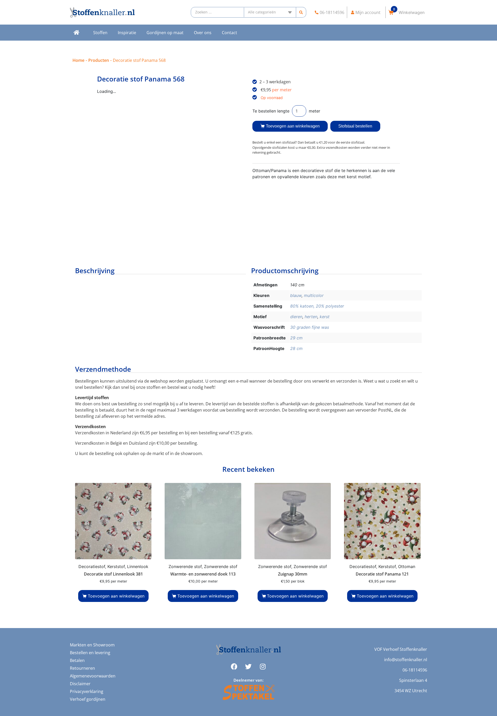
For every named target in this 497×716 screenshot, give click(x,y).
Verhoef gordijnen (87, 699)
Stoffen (100, 32)
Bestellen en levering (90, 652)
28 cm (296, 348)
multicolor (314, 295)
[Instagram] (262, 666)
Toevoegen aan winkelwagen (293, 126)
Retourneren (82, 668)
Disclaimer (80, 684)
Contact (229, 32)
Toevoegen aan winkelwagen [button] (116, 596)
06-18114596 (415, 670)
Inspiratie (127, 32)
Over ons (202, 32)
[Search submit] (301, 12)
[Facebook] (234, 666)
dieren (296, 316)
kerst (325, 316)
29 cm (296, 337)
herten (311, 316)
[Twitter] (248, 666)
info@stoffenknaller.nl (405, 659)
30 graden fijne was (309, 327)
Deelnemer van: (248, 680)
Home (78, 60)
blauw (296, 295)
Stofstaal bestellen (355, 126)
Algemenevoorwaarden (92, 676)
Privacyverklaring (86, 691)
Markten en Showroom (92, 645)
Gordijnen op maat (165, 32)
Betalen (77, 660)
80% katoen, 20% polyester (317, 306)
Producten (98, 60)
